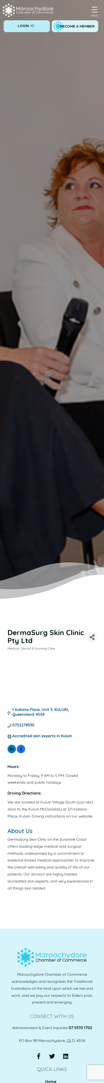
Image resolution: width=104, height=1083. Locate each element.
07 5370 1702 (80, 1028)
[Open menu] (94, 9)
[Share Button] (92, 637)
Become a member (77, 27)
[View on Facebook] (21, 752)
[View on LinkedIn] (11, 752)
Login (24, 26)
